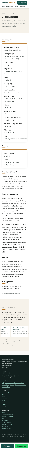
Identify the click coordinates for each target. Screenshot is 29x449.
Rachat (3, 396)
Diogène (4, 400)
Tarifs (3, 6)
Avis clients (5, 420)
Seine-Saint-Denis (19, 383)
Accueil (3, 13)
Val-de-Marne (5, 385)
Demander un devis (7, 424)
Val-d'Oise (23, 385)
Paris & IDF (23, 6)
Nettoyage (4, 398)
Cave (3, 402)
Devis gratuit (22, 2)
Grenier (3, 406)
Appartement (9, 6)
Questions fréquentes (7, 414)
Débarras (8, 2)
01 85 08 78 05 (6, 373)
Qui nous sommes (6, 422)
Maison (17, 6)
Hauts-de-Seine (9, 383)
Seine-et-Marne (6, 387)
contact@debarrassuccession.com (11, 375)
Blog (3, 418)
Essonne (17, 385)
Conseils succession (7, 416)
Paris (3, 383)
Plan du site (5, 426)
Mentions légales (6, 428)
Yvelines (12, 385)
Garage (4, 404)
